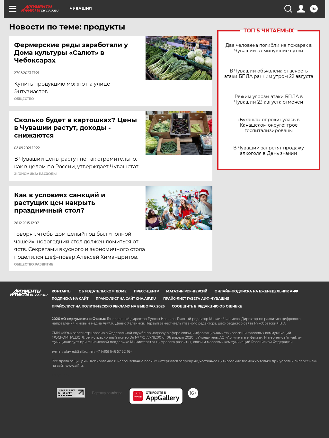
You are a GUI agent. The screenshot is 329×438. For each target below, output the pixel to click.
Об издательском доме (103, 291)
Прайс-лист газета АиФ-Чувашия (196, 299)
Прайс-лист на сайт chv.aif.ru (126, 299)
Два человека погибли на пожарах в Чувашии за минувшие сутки (269, 48)
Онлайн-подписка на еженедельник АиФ (256, 291)
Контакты (61, 291)
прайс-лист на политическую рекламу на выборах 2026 (108, 306)
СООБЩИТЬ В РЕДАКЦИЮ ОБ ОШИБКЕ (207, 306)
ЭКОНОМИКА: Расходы (35, 174)
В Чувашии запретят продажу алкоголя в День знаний (268, 150)
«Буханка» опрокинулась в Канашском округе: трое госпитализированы (268, 125)
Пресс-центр (146, 291)
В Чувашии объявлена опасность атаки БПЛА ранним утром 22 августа (268, 73)
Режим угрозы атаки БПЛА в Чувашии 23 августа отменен (268, 99)
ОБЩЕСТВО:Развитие (33, 264)
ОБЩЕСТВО (24, 99)
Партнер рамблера (107, 393)
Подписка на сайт (70, 299)
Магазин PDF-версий (186, 291)
